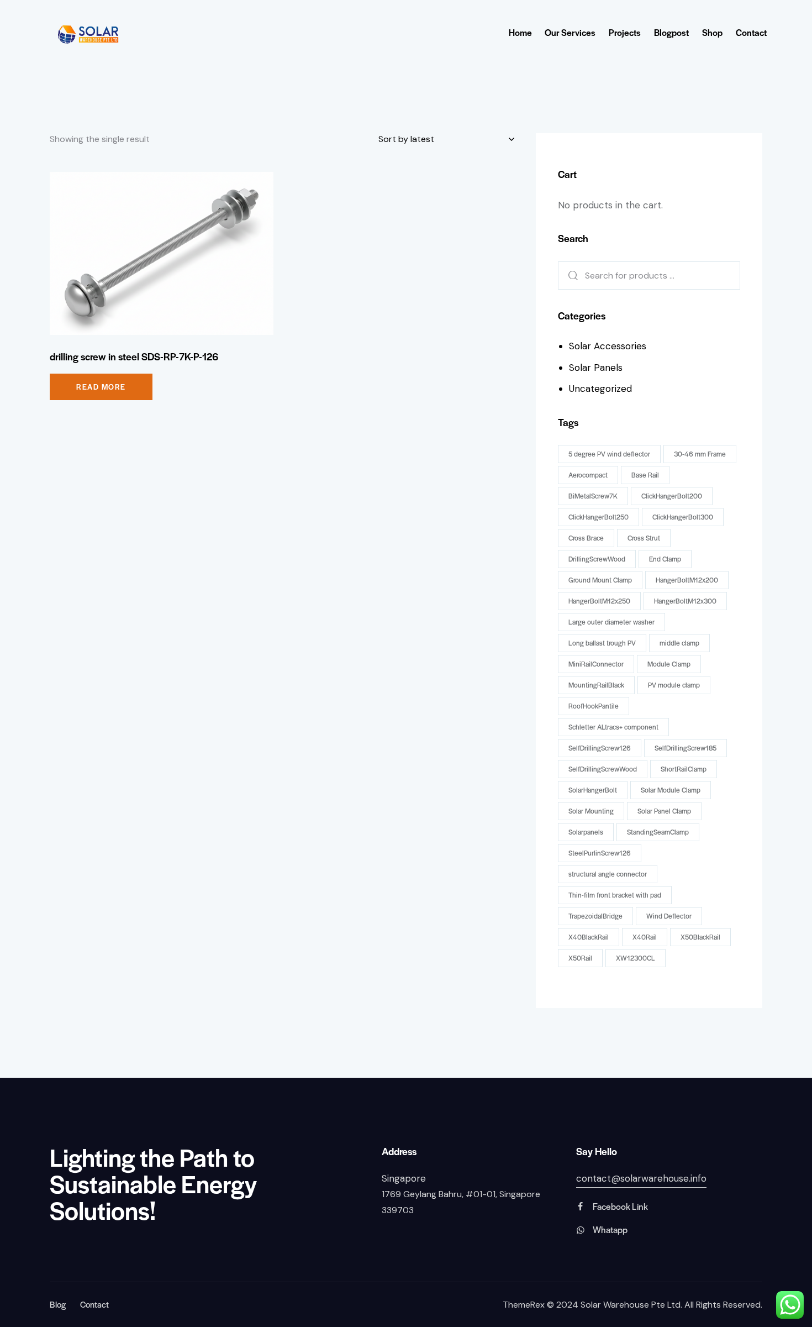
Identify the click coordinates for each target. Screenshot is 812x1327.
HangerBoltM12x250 (599, 601)
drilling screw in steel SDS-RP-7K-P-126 (134, 356)
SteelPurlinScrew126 (599, 853)
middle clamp (679, 643)
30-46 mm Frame (700, 454)
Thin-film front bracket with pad (614, 895)
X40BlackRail (588, 937)
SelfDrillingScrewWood (602, 769)
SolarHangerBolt (592, 790)
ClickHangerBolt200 (671, 496)
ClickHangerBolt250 (598, 517)
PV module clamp (674, 685)
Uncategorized (600, 388)
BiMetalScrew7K (593, 496)
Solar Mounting (591, 811)
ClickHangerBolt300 (682, 517)
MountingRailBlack (596, 685)
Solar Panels (596, 367)
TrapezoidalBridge (595, 916)
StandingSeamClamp (658, 832)
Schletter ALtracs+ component (613, 727)
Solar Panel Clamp (664, 811)
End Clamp (665, 559)
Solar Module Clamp (670, 790)
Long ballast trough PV (602, 643)
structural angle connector (607, 874)
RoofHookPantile (593, 706)
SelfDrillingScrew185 (685, 748)
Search (569, 275)
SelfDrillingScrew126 (599, 748)
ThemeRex (524, 1304)
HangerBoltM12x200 (687, 580)
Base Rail (645, 475)
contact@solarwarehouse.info (641, 1178)
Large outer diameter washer (611, 622)
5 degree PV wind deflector (609, 454)
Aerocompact (588, 475)
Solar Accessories (607, 346)
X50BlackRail (700, 937)
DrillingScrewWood (596, 559)
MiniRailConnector (596, 664)
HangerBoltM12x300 (685, 601)
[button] (147, 253)
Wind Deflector (669, 916)
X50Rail (580, 958)
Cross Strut (644, 538)
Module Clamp (668, 664)
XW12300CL (635, 958)
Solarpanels (585, 832)
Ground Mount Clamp (600, 580)
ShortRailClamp (683, 769)
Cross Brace (586, 538)
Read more (101, 386)
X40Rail (644, 937)
